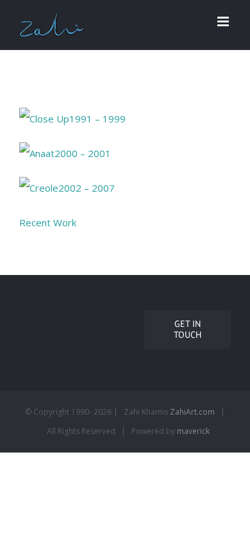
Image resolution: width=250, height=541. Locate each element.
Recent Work (47, 222)
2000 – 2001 (82, 153)
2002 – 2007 (86, 187)
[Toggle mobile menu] (224, 21)
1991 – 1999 (97, 118)
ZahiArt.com (192, 411)
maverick (193, 431)
